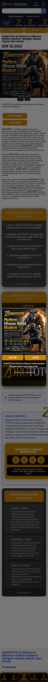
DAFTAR (12, 357)
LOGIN (35, 357)
